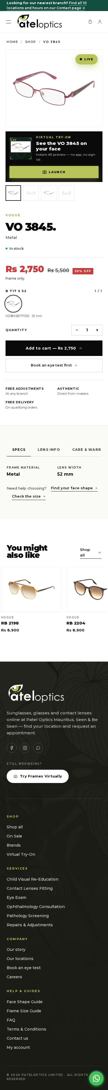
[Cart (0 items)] (90, 21)
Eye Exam (16, 897)
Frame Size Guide (24, 1010)
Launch (57, 172)
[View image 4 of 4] (66, 193)
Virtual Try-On (21, 854)
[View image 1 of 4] (13, 193)
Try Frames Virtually (41, 776)
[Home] (39, 22)
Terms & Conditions (26, 1029)
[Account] (99, 21)
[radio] (13, 303)
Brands (14, 845)
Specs (18, 450)
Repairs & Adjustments (30, 924)
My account (18, 1047)
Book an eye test (24, 967)
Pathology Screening (28, 915)
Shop (30, 42)
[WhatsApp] (38, 748)
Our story (16, 949)
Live (88, 59)
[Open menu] (8, 22)
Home (12, 42)
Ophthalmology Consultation (36, 906)
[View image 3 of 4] (48, 193)
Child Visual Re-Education (32, 879)
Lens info (49, 450)
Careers (14, 976)
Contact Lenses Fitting (30, 888)
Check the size (26, 496)
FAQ (11, 1020)
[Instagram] (25, 748)
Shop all (85, 552)
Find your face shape (72, 488)
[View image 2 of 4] (31, 193)
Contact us (17, 1038)
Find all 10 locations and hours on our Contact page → (47, 5)
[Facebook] (12, 748)
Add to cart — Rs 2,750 (51, 348)
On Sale (14, 836)
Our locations (20, 958)
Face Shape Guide (25, 1001)
